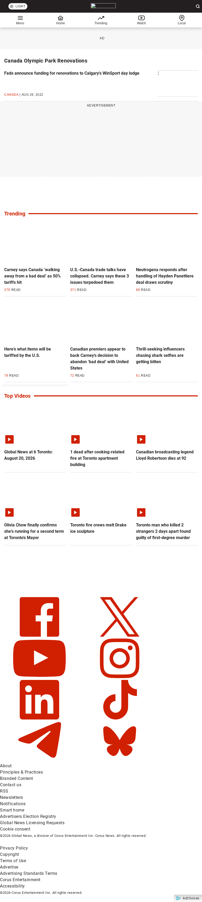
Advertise (9, 867)
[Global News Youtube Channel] (40, 676)
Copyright (9, 854)
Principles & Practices (21, 772)
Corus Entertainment (20, 879)
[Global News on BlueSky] (119, 759)
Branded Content (16, 778)
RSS (4, 791)
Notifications (13, 803)
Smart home (12, 810)
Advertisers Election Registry (28, 816)
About (6, 765)
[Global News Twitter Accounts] (119, 635)
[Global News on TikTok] (119, 718)
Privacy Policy (14, 848)
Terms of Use (13, 860)
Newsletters (11, 797)
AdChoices (191, 898)
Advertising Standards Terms (28, 873)
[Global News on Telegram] (40, 759)
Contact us (10, 784)
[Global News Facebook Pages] (40, 635)
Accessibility (12, 886)
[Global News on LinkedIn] (40, 718)
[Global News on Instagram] (119, 676)
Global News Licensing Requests (32, 822)
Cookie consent (15, 829)
